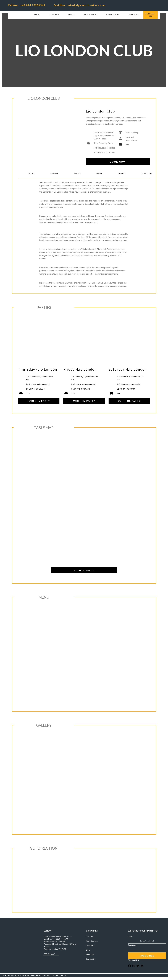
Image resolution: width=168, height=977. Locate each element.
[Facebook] (129, 967)
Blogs (88, 950)
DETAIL (31, 173)
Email (130, 936)
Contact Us (90, 959)
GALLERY (122, 173)
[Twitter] (137, 967)
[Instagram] (133, 967)
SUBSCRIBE (147, 955)
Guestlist (90, 945)
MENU (99, 173)
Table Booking (92, 941)
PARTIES (54, 173)
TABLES (77, 173)
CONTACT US (150, 14)
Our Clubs (90, 936)
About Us (90, 954)
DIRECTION (147, 173)
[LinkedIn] (141, 967)
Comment (132, 945)
